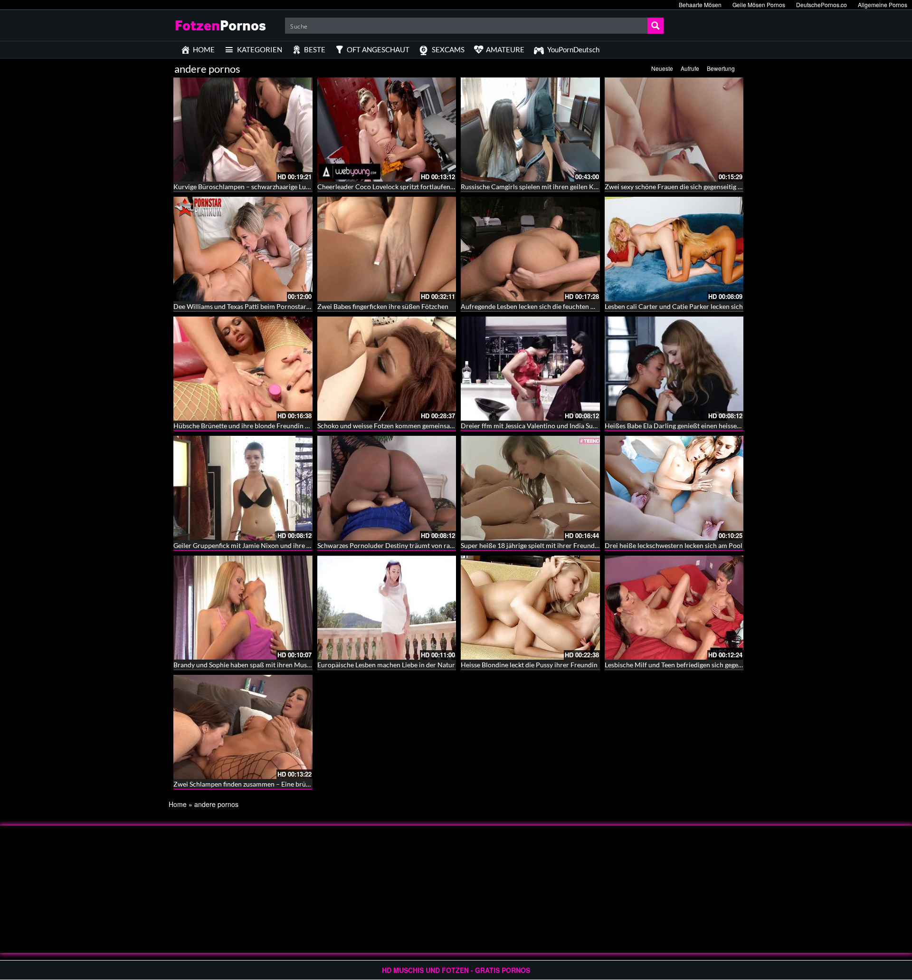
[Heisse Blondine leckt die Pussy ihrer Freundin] (530, 608)
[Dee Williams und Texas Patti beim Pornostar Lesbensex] (243, 249)
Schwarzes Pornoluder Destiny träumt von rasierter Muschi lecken (415, 545)
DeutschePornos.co (821, 4)
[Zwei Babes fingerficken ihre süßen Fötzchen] (386, 249)
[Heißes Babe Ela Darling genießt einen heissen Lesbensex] (674, 369)
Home (178, 804)
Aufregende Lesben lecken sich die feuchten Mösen (535, 306)
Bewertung (721, 68)
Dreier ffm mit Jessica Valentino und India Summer (535, 426)
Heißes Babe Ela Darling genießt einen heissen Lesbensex (688, 426)
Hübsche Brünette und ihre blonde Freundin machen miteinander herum (280, 426)
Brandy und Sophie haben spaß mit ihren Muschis (246, 665)
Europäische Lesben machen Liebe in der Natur (386, 665)
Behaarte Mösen (700, 4)
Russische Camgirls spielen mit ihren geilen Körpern (537, 187)
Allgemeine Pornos (882, 4)
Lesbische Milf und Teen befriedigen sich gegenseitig (681, 665)
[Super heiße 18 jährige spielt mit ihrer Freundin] (530, 488)
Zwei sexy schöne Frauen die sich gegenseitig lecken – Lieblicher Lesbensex (714, 187)
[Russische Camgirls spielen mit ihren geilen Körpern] (530, 129)
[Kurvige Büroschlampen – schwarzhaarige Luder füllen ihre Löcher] (243, 129)
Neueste (662, 68)
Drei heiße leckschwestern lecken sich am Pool (673, 545)
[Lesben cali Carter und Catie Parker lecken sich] (674, 249)
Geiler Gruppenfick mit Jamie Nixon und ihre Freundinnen (258, 545)
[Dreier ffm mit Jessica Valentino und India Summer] (530, 369)
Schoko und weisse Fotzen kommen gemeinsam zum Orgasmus (409, 426)
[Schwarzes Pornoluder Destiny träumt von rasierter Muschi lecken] (386, 488)
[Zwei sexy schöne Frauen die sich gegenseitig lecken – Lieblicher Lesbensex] (674, 129)
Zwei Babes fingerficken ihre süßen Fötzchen (382, 306)
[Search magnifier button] (655, 26)
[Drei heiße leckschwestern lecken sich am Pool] (674, 488)
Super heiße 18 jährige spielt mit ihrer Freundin (530, 545)
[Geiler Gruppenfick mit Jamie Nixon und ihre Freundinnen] (243, 488)
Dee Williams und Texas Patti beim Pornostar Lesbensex (255, 306)
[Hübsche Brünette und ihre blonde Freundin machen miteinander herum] (243, 369)
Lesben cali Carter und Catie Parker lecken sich (674, 306)
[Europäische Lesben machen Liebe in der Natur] (386, 608)
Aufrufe (690, 68)
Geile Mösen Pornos (758, 4)
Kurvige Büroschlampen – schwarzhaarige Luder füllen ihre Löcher (271, 187)
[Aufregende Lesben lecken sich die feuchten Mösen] (530, 249)
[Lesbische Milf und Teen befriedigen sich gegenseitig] (674, 608)
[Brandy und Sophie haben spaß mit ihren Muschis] (243, 608)
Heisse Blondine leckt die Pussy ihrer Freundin (529, 665)
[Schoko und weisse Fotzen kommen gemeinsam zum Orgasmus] (386, 369)
